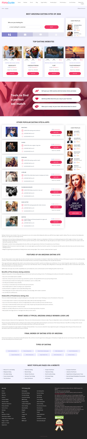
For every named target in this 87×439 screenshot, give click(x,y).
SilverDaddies (25, 408)
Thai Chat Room (7, 378)
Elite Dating (39, 397)
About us (4, 395)
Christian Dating (25, 395)
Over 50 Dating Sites (73, 351)
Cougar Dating (25, 401)
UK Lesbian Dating (7, 374)
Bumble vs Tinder (6, 414)
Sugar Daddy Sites (43, 354)
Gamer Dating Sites (15, 354)
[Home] (8, 3)
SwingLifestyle (40, 410)
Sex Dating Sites (40, 391)
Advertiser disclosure (6, 403)
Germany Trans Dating (30, 376)
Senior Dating (25, 405)
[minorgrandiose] (70, 27)
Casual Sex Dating (26, 397)
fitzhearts (76, 32)
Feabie (23, 412)
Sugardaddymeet (41, 414)
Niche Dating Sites (57, 354)
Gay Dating (39, 395)
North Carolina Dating (50, 374)
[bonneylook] (70, 161)
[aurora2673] (70, 133)
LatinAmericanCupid (41, 418)
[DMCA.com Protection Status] (59, 418)
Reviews (25, 2)
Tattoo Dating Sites (27, 351)
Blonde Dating (28, 372)
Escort (31, 2)
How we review (5, 401)
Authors (3, 397)
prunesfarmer (77, 138)
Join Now (75, 213)
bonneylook (77, 159)
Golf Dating (47, 378)
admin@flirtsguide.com (60, 393)
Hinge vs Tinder (5, 420)
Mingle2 (23, 410)
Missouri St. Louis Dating (9, 369)
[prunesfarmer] (70, 140)
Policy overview (5, 405)
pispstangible (77, 145)
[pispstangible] (70, 147)
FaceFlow (24, 418)
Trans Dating (40, 399)
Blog (37, 2)
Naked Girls (80, 2)
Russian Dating (40, 393)
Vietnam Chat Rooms (29, 374)
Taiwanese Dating (49, 372)
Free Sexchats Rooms (41, 405)
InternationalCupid (41, 420)
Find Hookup (63, 2)
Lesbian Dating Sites (26, 403)
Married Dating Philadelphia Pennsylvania (75, 376)
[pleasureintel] (70, 154)
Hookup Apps (53, 2)
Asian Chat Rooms (29, 378)
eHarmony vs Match (6, 416)
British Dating (69, 378)
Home (19, 2)
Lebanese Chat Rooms (71, 372)
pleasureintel (77, 152)
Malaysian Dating (7, 372)
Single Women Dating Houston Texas (74, 374)
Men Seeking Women (12, 351)
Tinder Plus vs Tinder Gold (7, 418)
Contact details (5, 399)
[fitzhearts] (70, 34)
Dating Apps (24, 391)
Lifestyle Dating (71, 354)
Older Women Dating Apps (43, 351)
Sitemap (3, 410)
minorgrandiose (78, 25)
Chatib (38, 412)
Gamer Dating (40, 403)
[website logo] (12, 132)
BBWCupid (24, 420)
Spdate (23, 416)
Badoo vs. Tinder (5, 422)
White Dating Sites (29, 354)
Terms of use (5, 408)
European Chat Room (71, 369)
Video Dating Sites (59, 351)
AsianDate (39, 416)
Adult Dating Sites (41, 401)
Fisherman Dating (29, 369)
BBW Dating (24, 399)
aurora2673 (76, 131)
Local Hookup (72, 2)
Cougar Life (24, 414)
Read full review (12, 70)
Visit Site (12, 73)
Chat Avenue (39, 408)
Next (51, 27)
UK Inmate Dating (49, 376)
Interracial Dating (26, 393)
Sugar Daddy (44, 2)
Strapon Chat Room (49, 369)
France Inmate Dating (8, 376)
